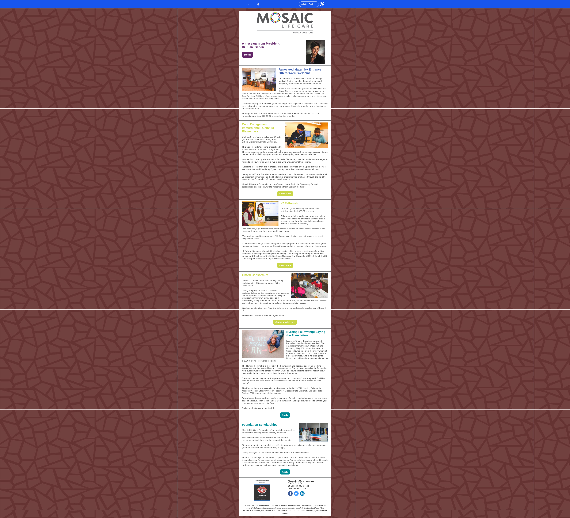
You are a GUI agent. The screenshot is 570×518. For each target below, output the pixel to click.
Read (247, 54)
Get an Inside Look (285, 322)
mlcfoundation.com (297, 488)
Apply (285, 415)
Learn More (285, 193)
